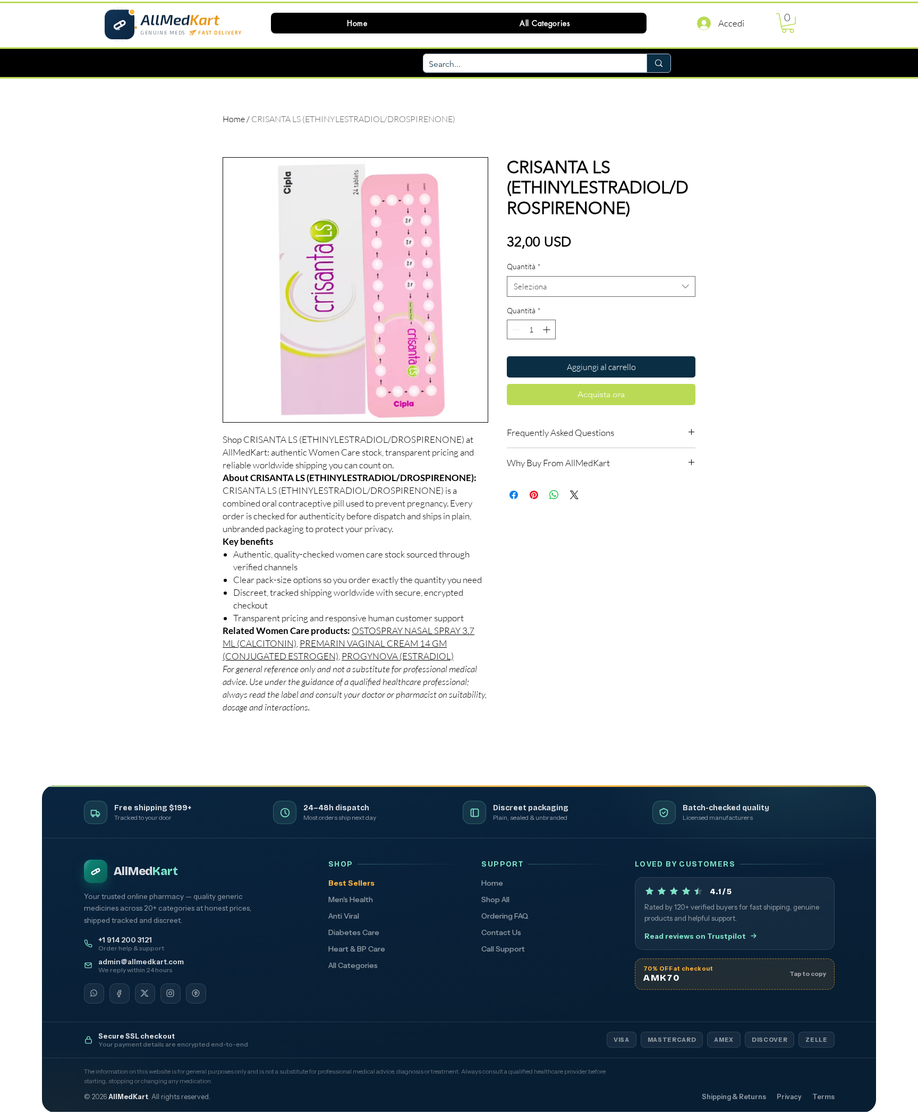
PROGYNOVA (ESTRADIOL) (398, 656)
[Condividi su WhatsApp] (554, 495)
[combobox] (601, 286)
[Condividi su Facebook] (513, 495)
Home (234, 119)
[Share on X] (574, 495)
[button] (545, 23)
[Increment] (547, 329)
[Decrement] (515, 329)
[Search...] (658, 63)
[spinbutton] (531, 329)
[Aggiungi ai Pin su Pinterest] (534, 495)
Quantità (524, 266)
